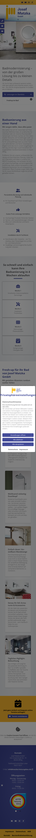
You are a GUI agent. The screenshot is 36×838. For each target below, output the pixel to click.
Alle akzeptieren (18, 444)
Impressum (23, 449)
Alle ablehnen (18, 440)
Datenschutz (13, 449)
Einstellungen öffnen (18, 435)
